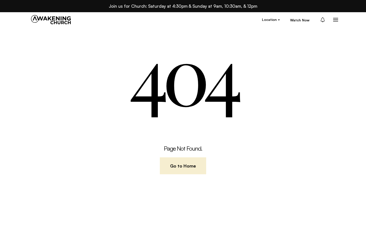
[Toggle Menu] (336, 20)
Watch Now (299, 20)
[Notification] (324, 20)
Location (269, 19)
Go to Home (183, 166)
